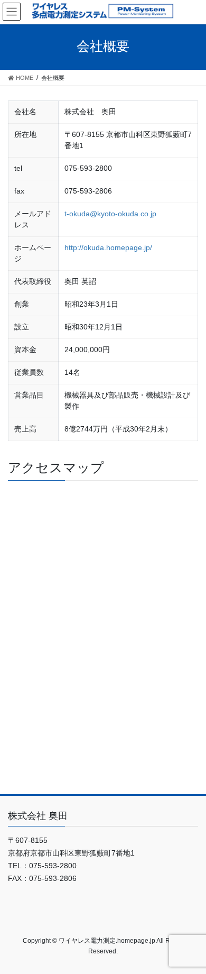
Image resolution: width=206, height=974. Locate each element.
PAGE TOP (192, 911)
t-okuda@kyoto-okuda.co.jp (110, 213)
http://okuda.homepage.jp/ (108, 247)
